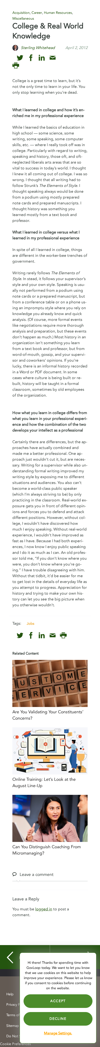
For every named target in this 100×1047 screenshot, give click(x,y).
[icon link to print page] (15, 65)
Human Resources (58, 12)
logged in (43, 909)
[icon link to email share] (52, 58)
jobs (30, 623)
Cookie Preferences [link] (15, 1044)
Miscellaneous (23, 18)
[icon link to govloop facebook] (31, 58)
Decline (58, 1018)
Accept (58, 1001)
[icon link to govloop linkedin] (41, 58)
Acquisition (21, 12)
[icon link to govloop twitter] (20, 58)
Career (37, 12)
